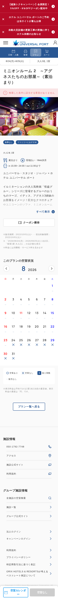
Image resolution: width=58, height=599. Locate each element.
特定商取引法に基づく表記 (20, 564)
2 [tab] (30, 133)
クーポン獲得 (31, 222)
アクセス (11, 455)
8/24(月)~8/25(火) (15, 61)
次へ (51, 268)
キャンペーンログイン (18, 538)
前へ (6, 268)
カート (47, 55)
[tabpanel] (29, 116)
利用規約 (11, 473)
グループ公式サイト (17, 516)
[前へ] (6, 268)
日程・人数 (13, 55)
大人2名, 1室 (43, 61)
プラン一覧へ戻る (29, 406)
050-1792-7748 (15, 446)
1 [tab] (27, 133)
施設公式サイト (14, 464)
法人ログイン (13, 531)
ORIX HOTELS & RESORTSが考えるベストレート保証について (27, 573)
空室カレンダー (18, 592)
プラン (36, 55)
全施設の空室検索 (16, 498)
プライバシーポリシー (18, 557)
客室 (26, 55)
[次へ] (51, 268)
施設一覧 (11, 507)
